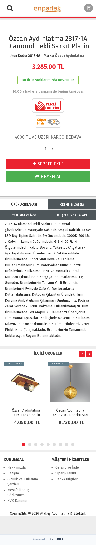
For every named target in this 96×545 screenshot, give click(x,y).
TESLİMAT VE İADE (24, 215)
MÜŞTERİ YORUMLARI (72, 215)
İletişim (13, 473)
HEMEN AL (50, 176)
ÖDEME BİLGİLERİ (72, 204)
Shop (56, 539)
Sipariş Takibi (65, 473)
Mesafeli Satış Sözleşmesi (18, 492)
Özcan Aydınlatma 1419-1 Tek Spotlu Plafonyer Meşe (26, 415)
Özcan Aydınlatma (69, 56)
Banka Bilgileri (66, 479)
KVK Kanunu (17, 501)
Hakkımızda (16, 467)
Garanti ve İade (67, 467)
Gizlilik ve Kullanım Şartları (22, 481)
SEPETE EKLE (50, 164)
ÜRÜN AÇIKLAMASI (24, 204)
